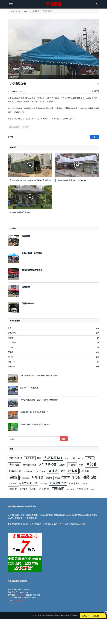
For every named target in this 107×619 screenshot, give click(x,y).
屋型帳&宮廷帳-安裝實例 (20, 212)
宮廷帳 (10, 352)
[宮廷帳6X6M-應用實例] (13, 390)
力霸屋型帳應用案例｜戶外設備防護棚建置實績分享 (31, 180)
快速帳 (10, 357)
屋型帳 (25, 127)
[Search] (96, 4)
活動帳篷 (89, 477)
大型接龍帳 (12, 342)
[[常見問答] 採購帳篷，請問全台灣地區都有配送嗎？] (13, 403)
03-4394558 (21, 595)
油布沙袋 (66, 478)
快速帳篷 (24, 477)
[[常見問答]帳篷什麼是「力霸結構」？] (13, 415)
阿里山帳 (11, 366)
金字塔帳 (23, 489)
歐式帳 (57, 478)
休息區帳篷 (15, 458)
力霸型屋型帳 (14, 127)
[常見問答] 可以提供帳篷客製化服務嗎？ (35, 424)
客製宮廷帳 (15, 471)
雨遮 (92, 489)
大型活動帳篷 (47, 464)
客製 (81, 464)
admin (12, 91)
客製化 (91, 464)
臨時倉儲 (43, 483)
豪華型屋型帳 (58, 483)
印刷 (73, 458)
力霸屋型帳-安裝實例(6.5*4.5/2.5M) (72, 180)
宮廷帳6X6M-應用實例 (29, 387)
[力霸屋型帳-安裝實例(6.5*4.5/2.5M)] (77, 165)
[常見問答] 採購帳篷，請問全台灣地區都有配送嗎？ (39, 400)
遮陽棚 (84, 483)
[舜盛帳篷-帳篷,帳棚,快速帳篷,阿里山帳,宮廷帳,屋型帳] (53, 4)
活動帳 (76, 477)
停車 (39, 458)
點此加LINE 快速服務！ (91, 615)
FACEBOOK (13, 603)
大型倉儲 (89, 458)
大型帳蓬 (14, 464)
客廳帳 (72, 464)
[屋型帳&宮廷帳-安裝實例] (30, 197)
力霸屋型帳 (95, 91)
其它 (9, 328)
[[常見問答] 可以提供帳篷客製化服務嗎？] (13, 427)
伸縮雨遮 (29, 458)
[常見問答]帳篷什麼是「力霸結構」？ (34, 412)
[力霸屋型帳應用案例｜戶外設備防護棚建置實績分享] (30, 165)
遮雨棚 (13, 489)
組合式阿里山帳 (28, 483)
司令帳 (10, 338)
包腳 (66, 458)
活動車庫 (11, 361)
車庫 (71, 483)
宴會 (63, 471)
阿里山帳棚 (70, 489)
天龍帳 (10, 347)
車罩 (77, 483)
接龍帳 (49, 477)
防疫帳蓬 (44, 488)
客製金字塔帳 (40, 471)
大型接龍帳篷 (29, 464)
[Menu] (11, 4)
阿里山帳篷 (82, 488)
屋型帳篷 (85, 471)
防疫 (33, 489)
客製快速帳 (28, 471)
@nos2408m (20, 600)
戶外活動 (37, 477)
